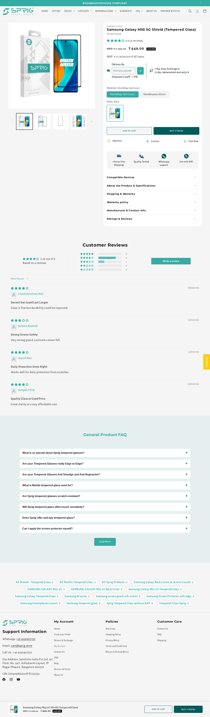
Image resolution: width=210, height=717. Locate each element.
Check (140, 71)
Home (57, 629)
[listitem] (35, 582)
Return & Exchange (63, 640)
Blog (56, 663)
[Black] (115, 113)
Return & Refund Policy (117, 652)
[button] (69, 11)
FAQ (56, 658)
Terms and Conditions (116, 646)
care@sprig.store (21, 645)
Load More (105, 541)
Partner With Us (62, 669)
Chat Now (193, 141)
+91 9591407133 (25, 639)
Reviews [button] (206, 362)
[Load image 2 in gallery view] (42, 121)
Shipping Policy (113, 634)
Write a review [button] (171, 261)
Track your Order (62, 634)
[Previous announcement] (9, 3)
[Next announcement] (200, 3)
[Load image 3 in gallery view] (60, 121)
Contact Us (59, 652)
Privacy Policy (112, 640)
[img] (20, 288)
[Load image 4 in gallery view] (79, 121)
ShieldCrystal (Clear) (156, 95)
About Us (58, 675)
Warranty (110, 629)
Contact (155, 141)
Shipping (161, 640)
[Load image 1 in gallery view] (24, 121)
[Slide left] (11, 121)
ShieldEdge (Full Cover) (124, 95)
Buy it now (176, 131)
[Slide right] (91, 121)
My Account (59, 646)
